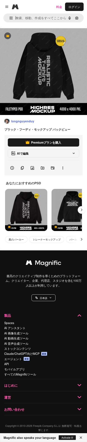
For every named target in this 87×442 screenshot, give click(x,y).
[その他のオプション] (62, 168)
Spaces (9, 323)
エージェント (16, 359)
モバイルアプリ (14, 369)
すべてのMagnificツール (20, 374)
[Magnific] (43, 263)
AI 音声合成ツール (16, 343)
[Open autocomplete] (9, 18)
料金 (59, 7)
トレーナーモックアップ (47, 239)
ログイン (74, 7)
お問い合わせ (14, 409)
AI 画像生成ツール (16, 333)
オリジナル (29, 36)
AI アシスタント (15, 328)
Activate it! (67, 437)
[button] (43, 297)
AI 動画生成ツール (16, 338)
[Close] (80, 437)
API (6, 364)
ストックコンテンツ (17, 348)
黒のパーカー (16, 239)
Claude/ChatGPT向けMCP (25, 353)
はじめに (11, 385)
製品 (7, 315)
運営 (7, 397)
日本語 (43, 298)
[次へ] (81, 210)
